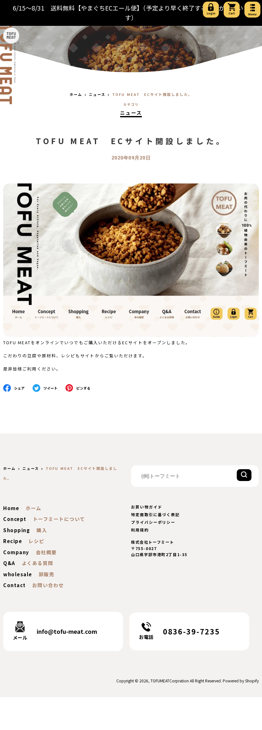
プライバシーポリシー (153, 522)
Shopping (16, 530)
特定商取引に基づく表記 (155, 514)
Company (16, 552)
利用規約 (140, 529)
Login (211, 13)
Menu (252, 14)
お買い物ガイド (146, 506)
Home (11, 508)
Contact (14, 585)
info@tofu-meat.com (67, 631)
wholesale (17, 574)
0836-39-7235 (191, 631)
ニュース (131, 112)
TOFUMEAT (159, 680)
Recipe (12, 541)
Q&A (9, 563)
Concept (15, 519)
